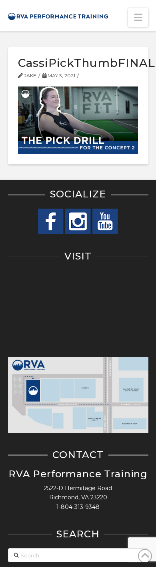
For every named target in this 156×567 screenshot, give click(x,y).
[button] (138, 17)
